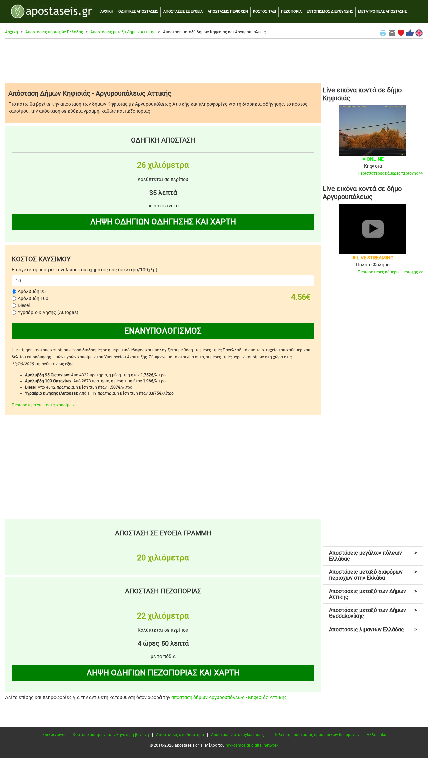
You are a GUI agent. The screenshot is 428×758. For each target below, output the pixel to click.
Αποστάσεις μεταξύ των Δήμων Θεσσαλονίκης (373, 613)
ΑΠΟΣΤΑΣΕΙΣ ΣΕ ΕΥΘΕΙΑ (183, 11)
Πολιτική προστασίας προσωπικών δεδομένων (316, 734)
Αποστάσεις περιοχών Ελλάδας (54, 32)
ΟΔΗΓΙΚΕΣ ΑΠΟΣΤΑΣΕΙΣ (138, 11)
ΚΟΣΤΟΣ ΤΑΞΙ (264, 11)
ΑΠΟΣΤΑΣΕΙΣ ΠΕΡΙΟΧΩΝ (228, 11)
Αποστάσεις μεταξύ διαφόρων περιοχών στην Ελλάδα (373, 575)
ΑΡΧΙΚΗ (106, 11)
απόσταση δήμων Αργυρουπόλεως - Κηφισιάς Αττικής (229, 697)
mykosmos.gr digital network (252, 745)
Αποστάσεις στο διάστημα (180, 734)
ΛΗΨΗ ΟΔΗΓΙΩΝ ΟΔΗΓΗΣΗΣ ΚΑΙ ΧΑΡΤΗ (163, 221)
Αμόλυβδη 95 (32, 291)
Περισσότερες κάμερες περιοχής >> (390, 173)
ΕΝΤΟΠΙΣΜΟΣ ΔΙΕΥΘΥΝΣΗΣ (330, 11)
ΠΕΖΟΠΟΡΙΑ (291, 11)
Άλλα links (376, 734)
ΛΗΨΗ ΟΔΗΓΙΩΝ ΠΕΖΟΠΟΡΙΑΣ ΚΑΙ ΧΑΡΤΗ (163, 672)
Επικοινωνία (54, 734)
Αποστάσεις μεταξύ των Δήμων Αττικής (373, 594)
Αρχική (11, 32)
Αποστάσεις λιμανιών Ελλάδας (373, 629)
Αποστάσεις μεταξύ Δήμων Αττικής (122, 32)
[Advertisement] (214, 60)
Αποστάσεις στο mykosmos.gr (238, 734)
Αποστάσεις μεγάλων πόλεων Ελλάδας (373, 556)
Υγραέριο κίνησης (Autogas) (48, 312)
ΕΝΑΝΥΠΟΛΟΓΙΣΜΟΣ (163, 331)
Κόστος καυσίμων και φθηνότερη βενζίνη (111, 734)
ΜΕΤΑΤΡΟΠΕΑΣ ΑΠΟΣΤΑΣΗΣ (382, 11)
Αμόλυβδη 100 (33, 298)
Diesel (24, 305)
